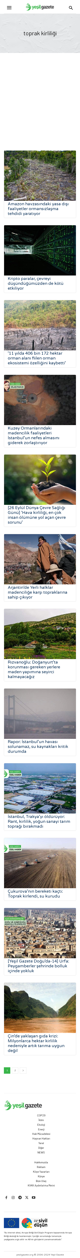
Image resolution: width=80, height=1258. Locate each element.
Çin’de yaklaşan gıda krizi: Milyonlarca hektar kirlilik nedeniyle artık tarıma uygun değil (36, 1043)
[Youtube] (33, 1197)
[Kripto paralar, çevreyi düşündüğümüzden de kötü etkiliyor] (40, 250)
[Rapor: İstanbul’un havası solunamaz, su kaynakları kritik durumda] (40, 714)
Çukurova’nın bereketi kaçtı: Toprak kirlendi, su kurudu (35, 894)
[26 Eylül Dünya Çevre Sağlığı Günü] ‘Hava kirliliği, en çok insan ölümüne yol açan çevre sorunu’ (37, 515)
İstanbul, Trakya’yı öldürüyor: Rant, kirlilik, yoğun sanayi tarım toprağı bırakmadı (39, 821)
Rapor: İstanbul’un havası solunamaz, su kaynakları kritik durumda (38, 746)
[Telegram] (19, 1197)
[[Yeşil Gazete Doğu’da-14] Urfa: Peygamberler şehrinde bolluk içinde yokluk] (40, 933)
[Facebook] (6, 1197)
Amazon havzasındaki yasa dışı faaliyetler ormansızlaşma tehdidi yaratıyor (38, 209)
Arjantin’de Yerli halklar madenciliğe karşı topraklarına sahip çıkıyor (37, 592)
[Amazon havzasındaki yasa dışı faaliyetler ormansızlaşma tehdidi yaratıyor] (40, 176)
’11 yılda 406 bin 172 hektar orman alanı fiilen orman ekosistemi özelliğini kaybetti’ (37, 358)
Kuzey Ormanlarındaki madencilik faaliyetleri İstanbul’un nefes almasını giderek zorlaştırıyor (33, 435)
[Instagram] (13, 1197)
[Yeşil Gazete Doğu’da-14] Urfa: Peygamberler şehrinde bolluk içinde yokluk (38, 966)
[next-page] (23, 1070)
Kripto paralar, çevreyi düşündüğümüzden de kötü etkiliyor (35, 283)
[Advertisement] (40, 95)
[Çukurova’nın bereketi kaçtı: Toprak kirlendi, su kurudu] (40, 863)
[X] (26, 1197)
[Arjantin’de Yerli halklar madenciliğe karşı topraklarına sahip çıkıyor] (40, 559)
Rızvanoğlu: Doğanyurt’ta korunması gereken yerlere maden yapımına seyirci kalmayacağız (34, 669)
